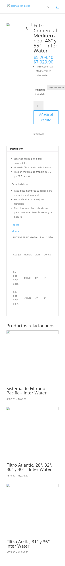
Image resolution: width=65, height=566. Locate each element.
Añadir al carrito (46, 117)
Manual (16, 231)
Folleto (15, 224)
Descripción (16, 148)
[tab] (32, 149)
